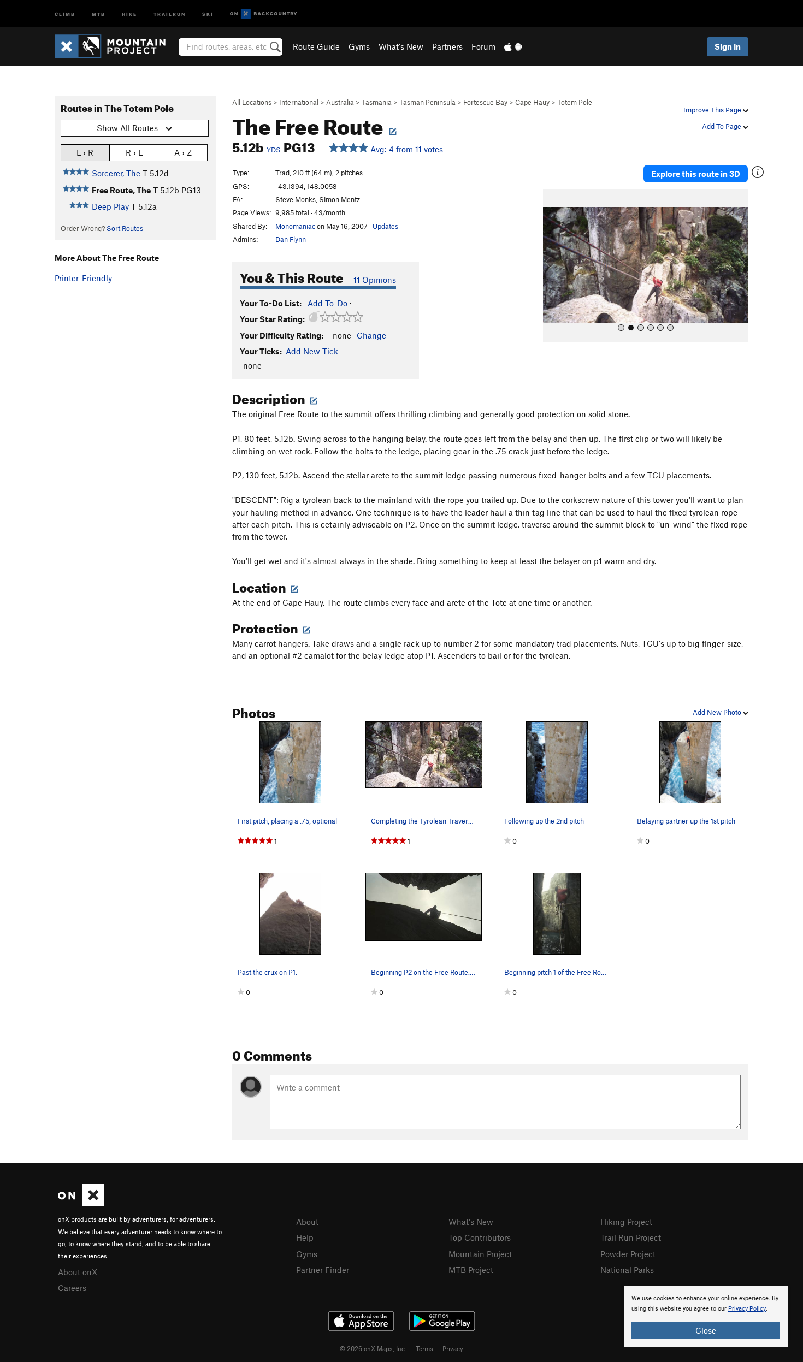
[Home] (115, 46)
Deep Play (110, 206)
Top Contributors (479, 1237)
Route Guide (316, 46)
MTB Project (470, 1270)
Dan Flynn (290, 239)
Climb (65, 13)
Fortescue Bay (485, 102)
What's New (401, 46)
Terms (424, 1348)
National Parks (627, 1270)
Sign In (728, 46)
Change (371, 335)
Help (305, 1237)
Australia (340, 102)
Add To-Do (327, 303)
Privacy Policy (747, 1308)
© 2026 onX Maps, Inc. (373, 1348)
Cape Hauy (532, 102)
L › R (84, 152)
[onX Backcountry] (263, 14)
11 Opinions (374, 280)
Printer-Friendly (83, 278)
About (307, 1222)
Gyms (359, 46)
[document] (705, 1316)
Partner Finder (322, 1270)
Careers (72, 1288)
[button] (554, 265)
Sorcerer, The (116, 173)
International (298, 102)
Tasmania (377, 102)
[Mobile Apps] (513, 46)
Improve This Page (713, 109)
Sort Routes (125, 228)
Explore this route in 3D (695, 174)
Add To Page (722, 126)
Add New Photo (718, 712)
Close (705, 1330)
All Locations (251, 102)
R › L (134, 152)
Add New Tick (312, 351)
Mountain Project (480, 1254)
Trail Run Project (630, 1237)
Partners (447, 46)
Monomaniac (295, 226)
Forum (483, 46)
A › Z (183, 152)
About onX (77, 1272)
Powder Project (628, 1254)
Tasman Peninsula (427, 102)
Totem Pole (574, 102)
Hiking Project (626, 1222)
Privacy (452, 1348)
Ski (208, 13)
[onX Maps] (81, 1203)
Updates (385, 226)
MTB (98, 13)
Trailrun (169, 13)
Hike (129, 13)
